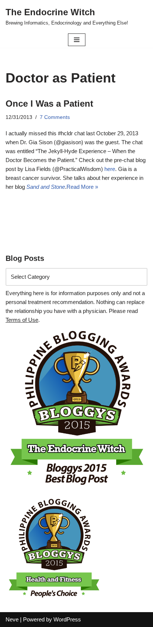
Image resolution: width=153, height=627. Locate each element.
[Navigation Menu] (76, 39)
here (109, 169)
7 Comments (55, 117)
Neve (12, 619)
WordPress (67, 619)
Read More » (82, 187)
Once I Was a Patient (49, 103)
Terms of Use (22, 320)
